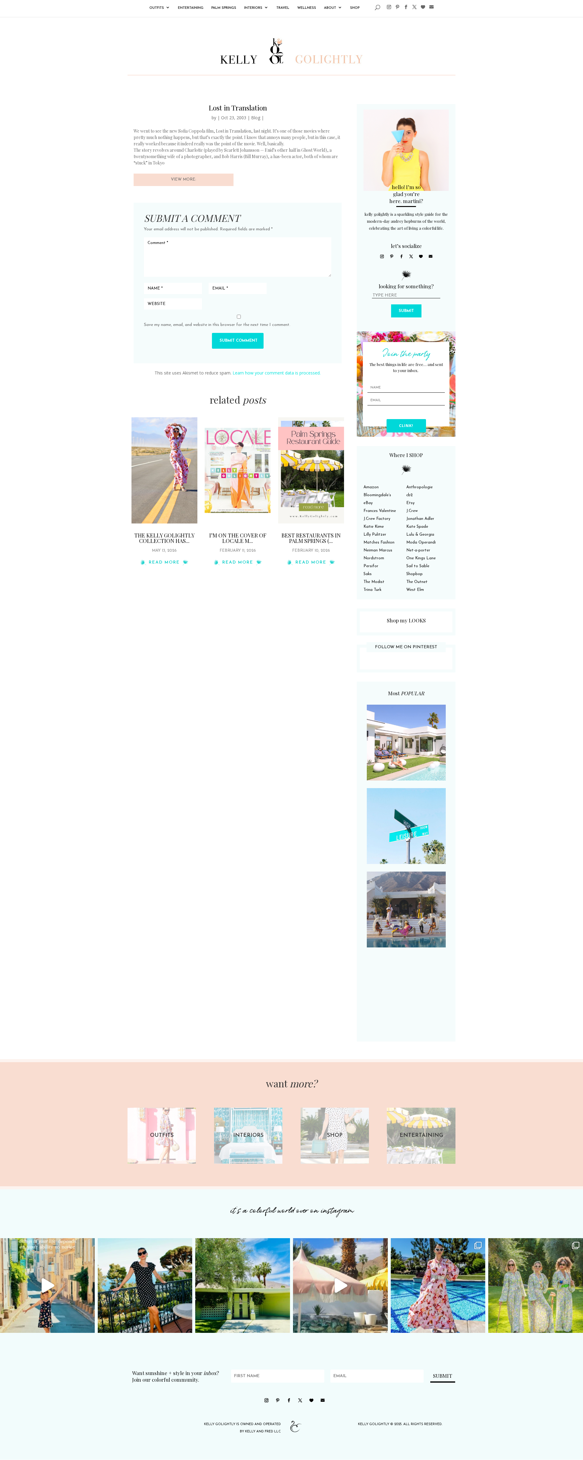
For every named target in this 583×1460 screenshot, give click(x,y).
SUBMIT (406, 311)
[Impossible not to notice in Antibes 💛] (47, 1285)
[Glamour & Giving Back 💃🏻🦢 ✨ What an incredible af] (438, 1285)
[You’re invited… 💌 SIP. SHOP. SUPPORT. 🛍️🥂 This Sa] (535, 1285)
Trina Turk (372, 590)
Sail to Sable (417, 566)
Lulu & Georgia (420, 535)
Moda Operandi (421, 542)
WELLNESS (306, 8)
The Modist (373, 582)
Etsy (410, 503)
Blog (255, 117)
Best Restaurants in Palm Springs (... (311, 538)
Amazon (371, 487)
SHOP (355, 8)
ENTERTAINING (190, 8)
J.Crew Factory (376, 519)
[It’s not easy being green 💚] (242, 1285)
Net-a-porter (418, 550)
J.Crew (412, 511)
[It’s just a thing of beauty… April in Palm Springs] (340, 1285)
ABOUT (330, 8)
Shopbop (414, 574)
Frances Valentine (379, 511)
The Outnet (417, 582)
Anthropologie (419, 487)
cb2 (409, 495)
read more (164, 562)
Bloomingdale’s (377, 495)
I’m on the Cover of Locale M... (237, 538)
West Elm (415, 590)
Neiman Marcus (377, 550)
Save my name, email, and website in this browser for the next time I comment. (217, 325)
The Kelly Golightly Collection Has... (164, 538)
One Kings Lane (421, 558)
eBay (368, 503)
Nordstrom (373, 558)
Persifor (370, 566)
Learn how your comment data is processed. (277, 373)
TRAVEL (282, 8)
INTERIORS (253, 8)
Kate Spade (417, 527)
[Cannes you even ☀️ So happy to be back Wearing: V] (145, 1285)
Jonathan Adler (420, 519)
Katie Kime (373, 527)
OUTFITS (156, 8)
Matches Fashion (378, 542)
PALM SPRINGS (223, 8)
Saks (367, 574)
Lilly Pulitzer (374, 535)
